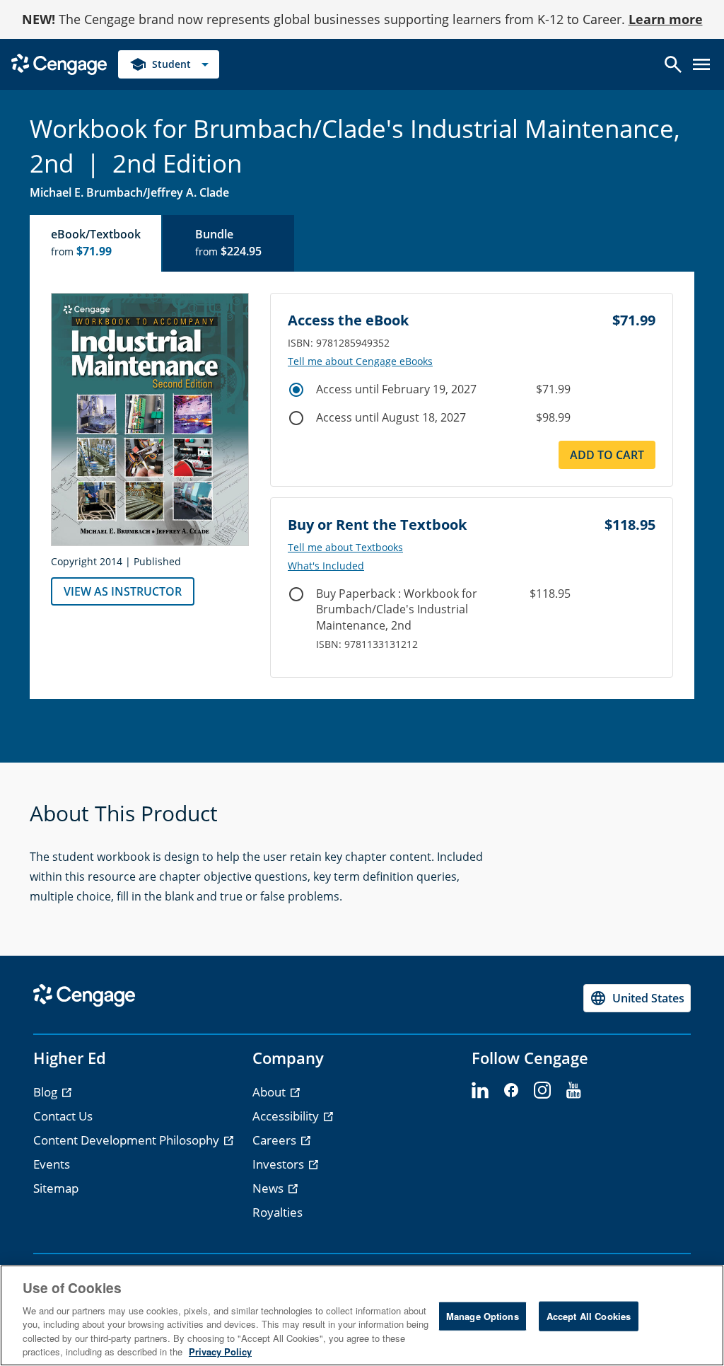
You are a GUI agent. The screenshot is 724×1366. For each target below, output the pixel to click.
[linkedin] (480, 1090)
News (269, 1188)
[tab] (96, 243)
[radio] (296, 389)
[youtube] (573, 1090)
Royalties (277, 1212)
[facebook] (511, 1090)
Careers (275, 1140)
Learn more (666, 19)
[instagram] (542, 1090)
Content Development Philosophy (127, 1140)
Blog (46, 1092)
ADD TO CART (607, 455)
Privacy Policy (220, 1351)
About (270, 1092)
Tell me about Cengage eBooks (360, 361)
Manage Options (482, 1316)
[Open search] (673, 64)
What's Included (326, 566)
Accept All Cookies (589, 1316)
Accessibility (287, 1116)
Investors (279, 1164)
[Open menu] (701, 64)
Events (51, 1164)
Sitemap (55, 1188)
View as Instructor (123, 591)
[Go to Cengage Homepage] (59, 63)
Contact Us (63, 1116)
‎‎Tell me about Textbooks (345, 547)
